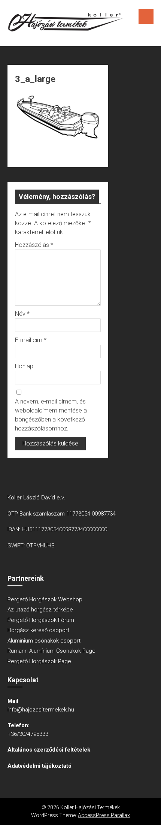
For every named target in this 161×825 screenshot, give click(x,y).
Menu (146, 16)
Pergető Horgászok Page (39, 661)
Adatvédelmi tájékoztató (39, 765)
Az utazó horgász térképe (40, 609)
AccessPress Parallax (104, 815)
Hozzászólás (34, 244)
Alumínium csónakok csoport (43, 640)
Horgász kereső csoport (38, 630)
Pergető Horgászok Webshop (44, 599)
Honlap (24, 366)
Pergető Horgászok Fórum (40, 620)
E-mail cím (30, 340)
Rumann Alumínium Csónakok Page (51, 650)
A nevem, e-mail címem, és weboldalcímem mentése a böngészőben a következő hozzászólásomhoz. (51, 415)
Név (22, 313)
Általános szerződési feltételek (48, 749)
